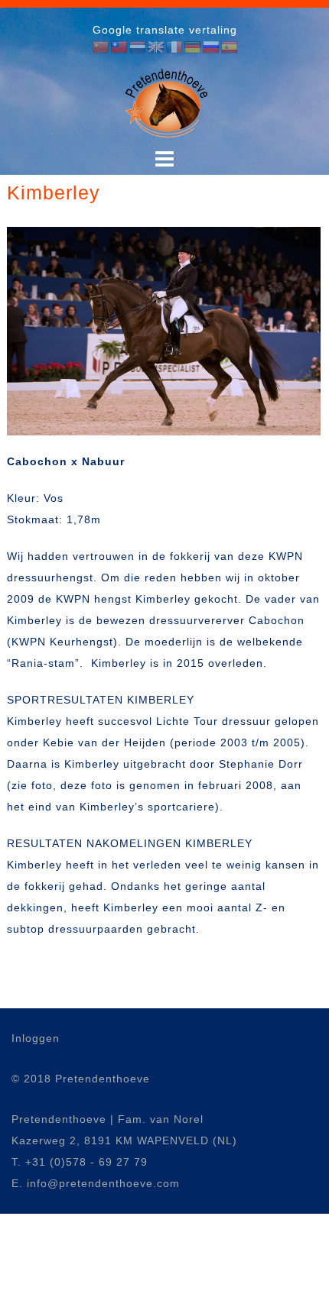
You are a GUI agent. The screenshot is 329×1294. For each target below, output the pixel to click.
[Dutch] (137, 47)
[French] (174, 47)
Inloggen (35, 1038)
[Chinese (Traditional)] (119, 47)
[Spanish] (229, 47)
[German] (192, 47)
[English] (156, 47)
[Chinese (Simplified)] (101, 47)
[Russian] (211, 47)
